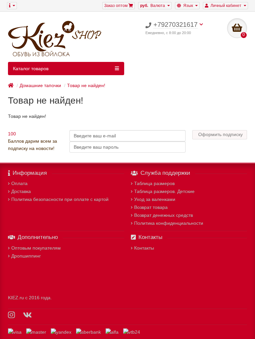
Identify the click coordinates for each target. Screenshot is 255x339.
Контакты (144, 248)
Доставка (21, 191)
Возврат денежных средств (163, 215)
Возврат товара (151, 207)
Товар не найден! (86, 85)
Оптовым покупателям (36, 248)
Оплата (19, 183)
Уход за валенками (154, 199)
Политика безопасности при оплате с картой (60, 199)
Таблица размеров (154, 183)
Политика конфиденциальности (168, 223)
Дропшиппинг (26, 256)
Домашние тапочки (40, 85)
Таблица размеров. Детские (164, 191)
